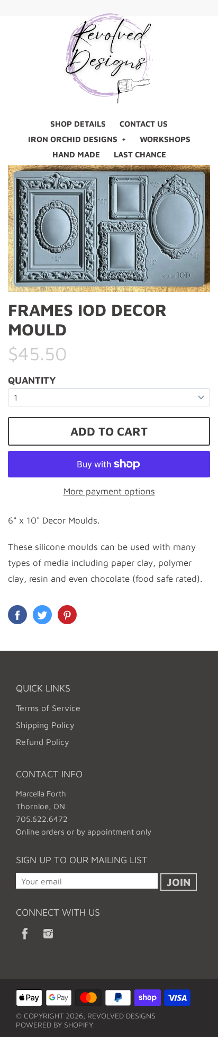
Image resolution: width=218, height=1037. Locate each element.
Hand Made (76, 154)
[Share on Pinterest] (67, 614)
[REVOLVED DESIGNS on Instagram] (48, 940)
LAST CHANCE (140, 154)
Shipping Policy (45, 725)
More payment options (109, 491)
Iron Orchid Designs (72, 139)
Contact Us (144, 123)
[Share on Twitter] (42, 614)
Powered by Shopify (54, 1024)
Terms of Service (48, 708)
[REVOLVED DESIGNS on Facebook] (25, 940)
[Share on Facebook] (17, 614)
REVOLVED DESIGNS (121, 1015)
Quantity (32, 380)
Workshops (165, 139)
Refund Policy (42, 742)
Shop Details (78, 123)
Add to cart (109, 431)
